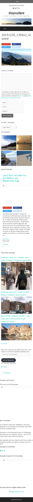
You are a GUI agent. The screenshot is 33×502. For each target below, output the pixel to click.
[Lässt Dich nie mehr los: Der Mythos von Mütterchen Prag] (16, 186)
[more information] (23, 47)
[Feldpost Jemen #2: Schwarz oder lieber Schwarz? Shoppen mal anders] (16, 289)
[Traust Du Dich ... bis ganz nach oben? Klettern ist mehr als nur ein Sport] (24, 158)
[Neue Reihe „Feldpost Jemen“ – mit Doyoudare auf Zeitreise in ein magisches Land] (16, 340)
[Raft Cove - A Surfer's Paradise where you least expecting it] (8, 143)
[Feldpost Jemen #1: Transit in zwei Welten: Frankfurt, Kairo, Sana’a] (16, 313)
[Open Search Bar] (30, 28)
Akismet (20, 96)
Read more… (6, 239)
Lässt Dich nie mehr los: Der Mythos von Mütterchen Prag (15, 178)
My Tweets (4, 343)
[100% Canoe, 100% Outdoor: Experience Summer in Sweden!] (8, 158)
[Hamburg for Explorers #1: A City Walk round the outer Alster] (24, 143)
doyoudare (16, 13)
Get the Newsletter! (8, 360)
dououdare (4, 367)
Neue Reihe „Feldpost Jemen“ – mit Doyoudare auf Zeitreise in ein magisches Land (15, 319)
